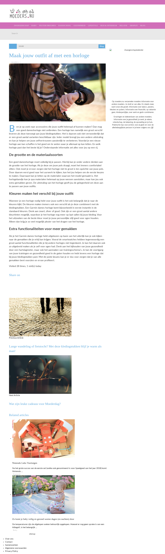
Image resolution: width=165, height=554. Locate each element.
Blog (6, 64)
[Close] (4, 4)
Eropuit (8, 59)
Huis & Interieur (13, 49)
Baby (34, 25)
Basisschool (11, 33)
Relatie (8, 54)
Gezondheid (10, 38)
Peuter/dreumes (47, 25)
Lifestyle (9, 43)
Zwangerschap (12, 17)
